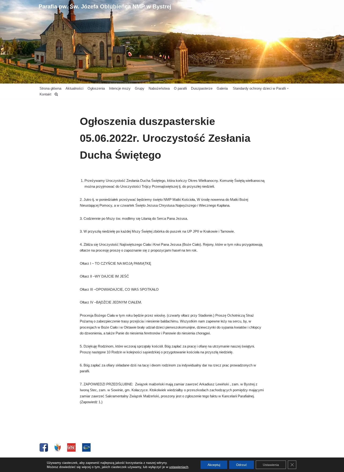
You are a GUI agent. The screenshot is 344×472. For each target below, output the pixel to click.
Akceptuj (214, 465)
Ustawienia (271, 465)
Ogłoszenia (96, 88)
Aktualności (74, 88)
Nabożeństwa (159, 88)
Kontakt (45, 94)
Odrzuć (241, 465)
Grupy (139, 88)
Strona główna (50, 88)
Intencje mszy (120, 88)
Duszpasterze (201, 88)
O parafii (180, 88)
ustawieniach (178, 467)
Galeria (222, 88)
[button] (288, 88)
